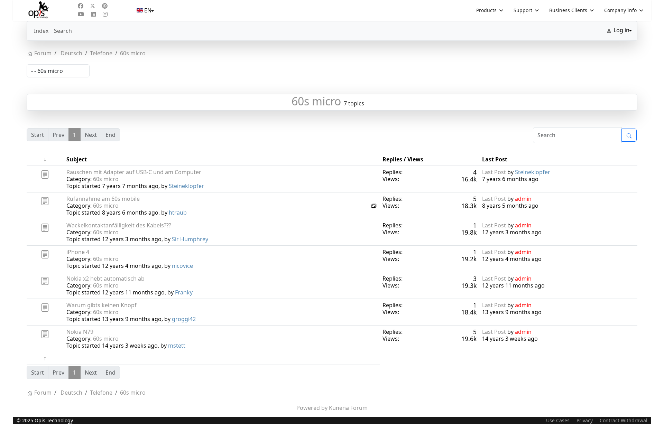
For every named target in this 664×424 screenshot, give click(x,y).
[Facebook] (80, 6)
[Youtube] (81, 14)
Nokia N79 (79, 332)
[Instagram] (105, 14)
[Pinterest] (105, 6)
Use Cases (558, 420)
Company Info (620, 10)
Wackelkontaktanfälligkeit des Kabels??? (118, 225)
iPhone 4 (77, 252)
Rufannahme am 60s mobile (103, 198)
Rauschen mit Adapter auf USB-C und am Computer (133, 172)
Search (63, 31)
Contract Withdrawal (623, 420)
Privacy (585, 420)
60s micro (316, 101)
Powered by (312, 408)
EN (148, 10)
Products (486, 10)
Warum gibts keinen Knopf (101, 305)
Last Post (494, 172)
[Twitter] (92, 6)
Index (41, 31)
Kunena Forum (348, 408)
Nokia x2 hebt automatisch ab (105, 278)
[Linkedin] (93, 14)
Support (523, 10)
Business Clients (568, 10)
